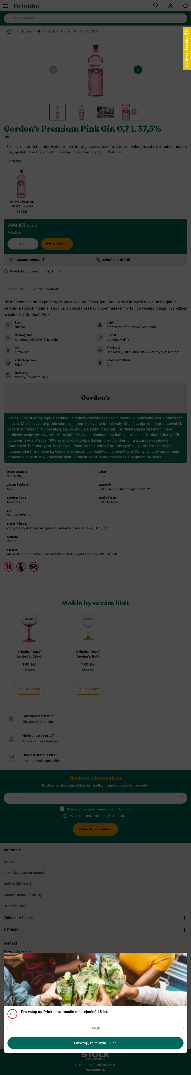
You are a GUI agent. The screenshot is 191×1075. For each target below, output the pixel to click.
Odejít (95, 1028)
